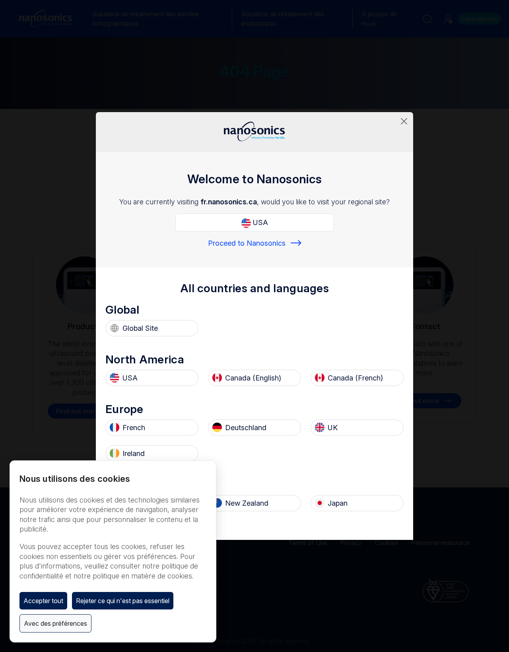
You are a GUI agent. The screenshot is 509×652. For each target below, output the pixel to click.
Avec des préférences (55, 623)
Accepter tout (43, 601)
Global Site (140, 328)
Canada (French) (355, 378)
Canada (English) (253, 378)
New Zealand (246, 503)
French (133, 427)
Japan (338, 503)
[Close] (404, 121)
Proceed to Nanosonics (247, 243)
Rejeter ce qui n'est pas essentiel (122, 601)
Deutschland (245, 427)
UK (333, 427)
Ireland (133, 453)
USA (259, 222)
